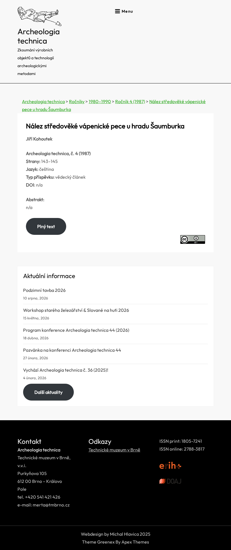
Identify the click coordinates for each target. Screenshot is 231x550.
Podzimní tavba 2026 (44, 290)
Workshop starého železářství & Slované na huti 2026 (76, 310)
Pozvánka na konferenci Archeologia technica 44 (72, 350)
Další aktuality (48, 392)
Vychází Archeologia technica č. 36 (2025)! (65, 370)
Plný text (46, 226)
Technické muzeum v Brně (114, 450)
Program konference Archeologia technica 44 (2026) (76, 330)
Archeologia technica (38, 36)
